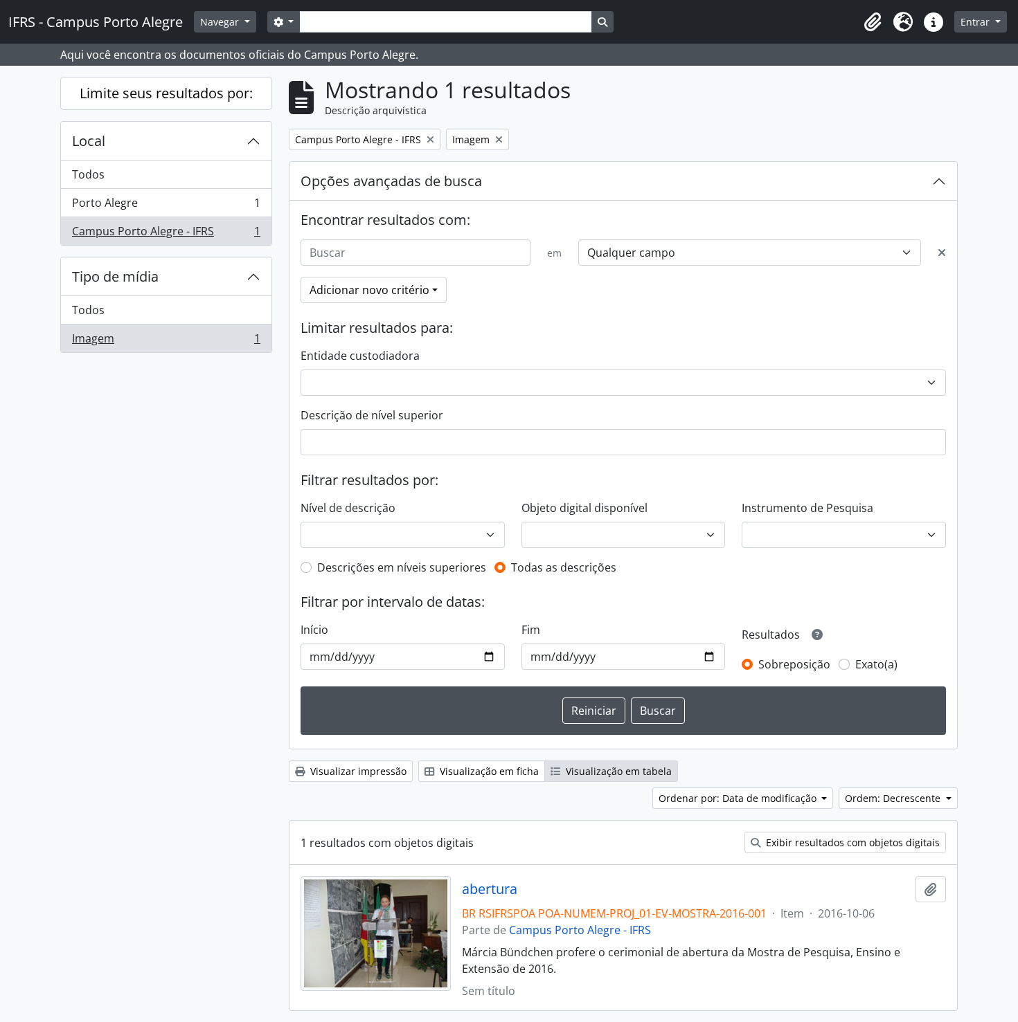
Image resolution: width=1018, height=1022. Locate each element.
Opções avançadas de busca (391, 181)
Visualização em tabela (617, 771)
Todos (88, 174)
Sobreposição (794, 664)
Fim (530, 629)
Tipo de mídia (115, 276)
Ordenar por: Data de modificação (739, 798)
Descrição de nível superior (372, 415)
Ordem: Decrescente (894, 798)
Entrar (976, 21)
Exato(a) (876, 664)
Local (88, 140)
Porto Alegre (165, 206)
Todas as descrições (563, 567)
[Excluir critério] (942, 252)
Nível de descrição (348, 507)
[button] (872, 22)
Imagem (165, 341)
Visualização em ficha (488, 771)
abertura (489, 889)
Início (314, 629)
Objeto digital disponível (584, 507)
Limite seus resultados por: (166, 93)
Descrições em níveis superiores (401, 567)
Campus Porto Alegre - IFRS (165, 234)
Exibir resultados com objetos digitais (851, 842)
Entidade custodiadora (360, 355)
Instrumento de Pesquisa (807, 507)
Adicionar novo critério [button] (369, 290)
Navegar (221, 21)
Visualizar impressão (357, 771)
